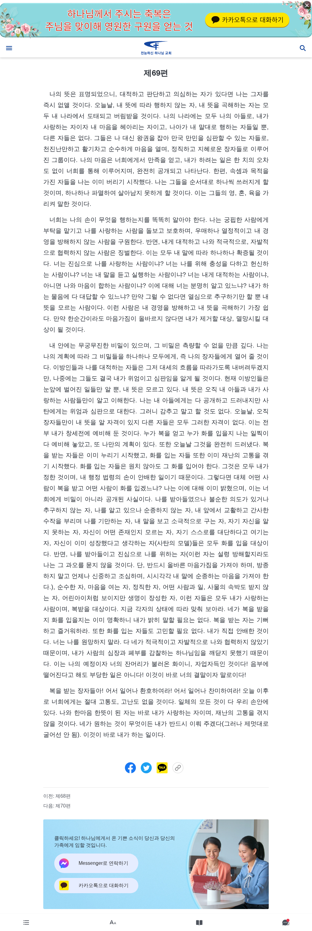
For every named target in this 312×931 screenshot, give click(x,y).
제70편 (63, 805)
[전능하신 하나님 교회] (156, 47)
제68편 (63, 796)
